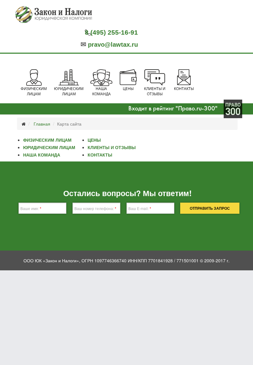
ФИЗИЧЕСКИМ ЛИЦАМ (47, 140)
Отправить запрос (210, 208)
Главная (42, 124)
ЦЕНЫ (94, 140)
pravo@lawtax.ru (109, 44)
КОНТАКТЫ (100, 155)
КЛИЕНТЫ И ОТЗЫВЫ (112, 147)
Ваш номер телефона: (95, 208)
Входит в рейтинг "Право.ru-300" (173, 109)
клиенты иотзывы (154, 91)
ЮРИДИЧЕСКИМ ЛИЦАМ (49, 147)
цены (128, 88)
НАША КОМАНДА (41, 155)
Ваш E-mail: (139, 208)
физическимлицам (34, 91)
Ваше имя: (30, 208)
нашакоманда (101, 91)
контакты (184, 88)
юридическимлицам (69, 91)
